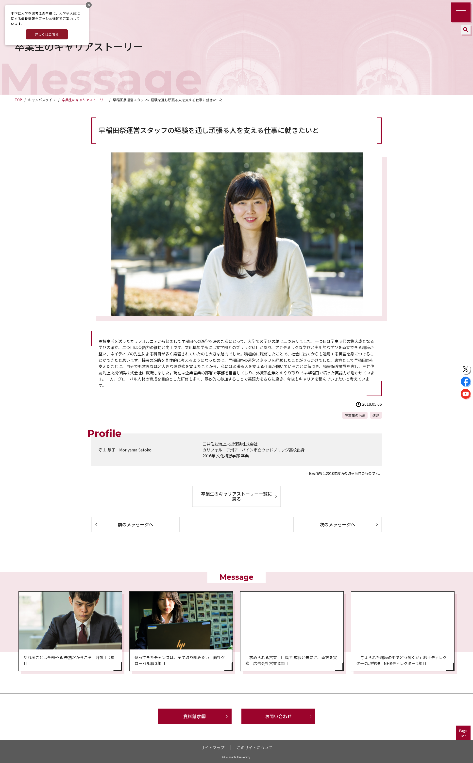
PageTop (463, 733)
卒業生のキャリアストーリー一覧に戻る (236, 496)
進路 (375, 415)
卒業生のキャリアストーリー (84, 99)
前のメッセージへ (135, 524)
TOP (18, 99)
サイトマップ (212, 747)
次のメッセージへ (337, 524)
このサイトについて (254, 747)
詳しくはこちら (47, 34)
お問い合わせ (278, 716)
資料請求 (192, 716)
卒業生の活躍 (355, 415)
